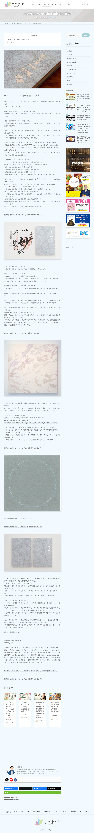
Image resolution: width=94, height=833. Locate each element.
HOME (7, 811)
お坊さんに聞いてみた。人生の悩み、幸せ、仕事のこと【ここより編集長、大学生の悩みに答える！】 (40, 709)
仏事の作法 (70, 77)
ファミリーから (71, 69)
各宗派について (71, 58)
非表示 (34, 35)
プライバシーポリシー (61, 811)
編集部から (17, 797)
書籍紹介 (69, 84)
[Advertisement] (32, 748)
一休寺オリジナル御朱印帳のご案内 (18, 39)
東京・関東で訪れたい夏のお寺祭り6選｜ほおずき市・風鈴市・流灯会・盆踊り (55, 708)
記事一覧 (15, 811)
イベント (69, 55)
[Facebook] (15, 780)
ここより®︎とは (36, 811)
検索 (85, 35)
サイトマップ (83, 811)
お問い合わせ (9, 812)
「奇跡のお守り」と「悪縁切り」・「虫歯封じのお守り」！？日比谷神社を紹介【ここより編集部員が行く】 (83, 128)
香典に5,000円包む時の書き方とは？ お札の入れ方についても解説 (83, 97)
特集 (68, 80)
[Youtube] (11, 780)
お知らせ (18, 799)
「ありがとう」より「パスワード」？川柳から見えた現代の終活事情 (25, 707)
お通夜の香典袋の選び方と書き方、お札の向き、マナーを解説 (83, 117)
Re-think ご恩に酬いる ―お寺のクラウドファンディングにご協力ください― (30, 671)
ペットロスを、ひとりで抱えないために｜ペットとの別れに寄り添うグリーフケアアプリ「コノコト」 (10, 710)
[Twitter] (7, 780)
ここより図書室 (71, 62)
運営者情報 (73, 811)
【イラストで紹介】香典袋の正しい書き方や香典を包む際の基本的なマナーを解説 (83, 108)
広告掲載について (48, 811)
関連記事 (9, 43)
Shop (22, 811)
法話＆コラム (71, 73)
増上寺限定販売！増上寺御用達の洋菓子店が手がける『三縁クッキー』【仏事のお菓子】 (83, 139)
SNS (28, 811)
